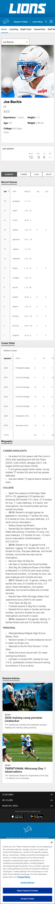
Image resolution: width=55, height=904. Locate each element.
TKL (38, 191)
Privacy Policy (24, 877)
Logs (36, 174)
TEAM (18, 358)
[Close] (52, 842)
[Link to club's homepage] (5, 20)
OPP (14, 191)
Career (23, 174)
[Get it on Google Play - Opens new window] (37, 817)
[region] (27, 871)
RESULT (28, 191)
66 (35, 435)
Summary (9, 174)
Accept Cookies (27, 898)
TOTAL (6, 435)
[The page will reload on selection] (15, 42)
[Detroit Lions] (27, 830)
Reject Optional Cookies (27, 890)
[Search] (46, 21)
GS (44, 358)
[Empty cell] (22, 434)
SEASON (7, 358)
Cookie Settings (27, 882)
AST (46, 191)
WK (5, 191)
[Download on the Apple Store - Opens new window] (17, 816)
